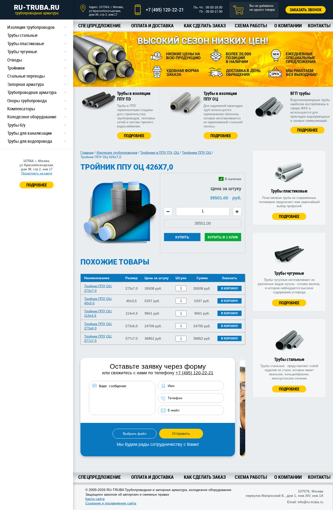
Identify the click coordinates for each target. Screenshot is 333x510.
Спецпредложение (99, 25)
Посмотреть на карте (36, 173)
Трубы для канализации (29, 133)
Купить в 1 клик (223, 237)
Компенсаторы (21, 109)
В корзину (229, 288)
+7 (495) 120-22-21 (165, 9)
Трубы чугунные (22, 51)
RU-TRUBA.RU (36, 9)
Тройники (16, 68)
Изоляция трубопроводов (31, 27)
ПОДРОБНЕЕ (36, 185)
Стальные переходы (26, 76)
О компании (288, 25)
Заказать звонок (306, 9)
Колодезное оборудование (31, 117)
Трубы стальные (22, 35)
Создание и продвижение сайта (110, 503)
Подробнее (134, 135)
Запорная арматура (25, 84)
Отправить (181, 433)
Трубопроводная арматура (32, 92)
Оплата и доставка (152, 25)
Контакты (319, 25)
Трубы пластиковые (25, 43)
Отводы (14, 60)
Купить (182, 237)
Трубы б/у (16, 125)
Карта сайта (95, 499)
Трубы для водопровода (29, 141)
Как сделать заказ (205, 25)
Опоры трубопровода (27, 100)
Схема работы (251, 25)
